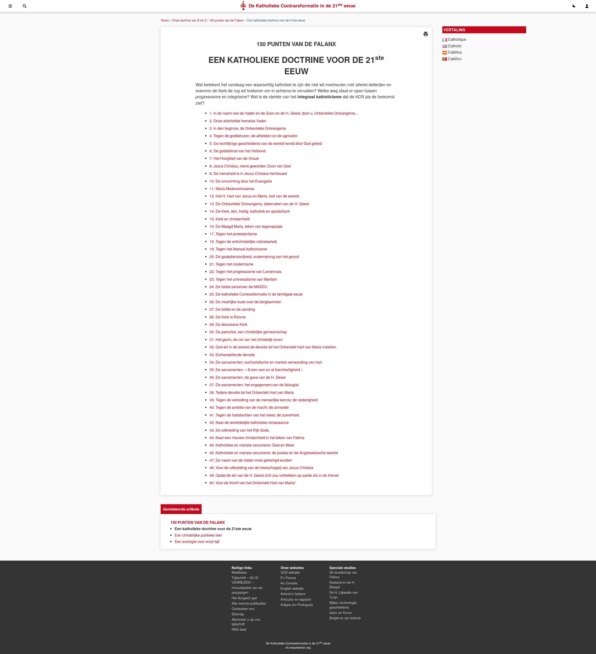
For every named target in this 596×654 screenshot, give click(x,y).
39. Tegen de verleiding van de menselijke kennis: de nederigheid (264, 399)
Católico (455, 58)
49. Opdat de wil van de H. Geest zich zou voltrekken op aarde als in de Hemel (274, 475)
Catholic (455, 45)
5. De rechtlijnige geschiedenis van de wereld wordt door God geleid (266, 143)
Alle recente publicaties (249, 603)
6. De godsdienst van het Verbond (237, 150)
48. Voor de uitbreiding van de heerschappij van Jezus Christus (261, 467)
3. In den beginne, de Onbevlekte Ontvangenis (248, 128)
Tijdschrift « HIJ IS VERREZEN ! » (245, 580)
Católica (455, 52)
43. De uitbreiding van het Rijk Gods (239, 430)
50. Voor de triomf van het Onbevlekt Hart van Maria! (252, 482)
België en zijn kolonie (345, 617)
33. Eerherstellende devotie (232, 354)
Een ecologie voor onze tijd (197, 541)
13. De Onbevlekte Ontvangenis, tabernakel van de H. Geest (259, 203)
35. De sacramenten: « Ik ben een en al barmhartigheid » (256, 369)
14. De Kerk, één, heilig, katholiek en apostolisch (250, 211)
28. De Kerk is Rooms (228, 317)
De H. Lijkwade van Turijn (343, 594)
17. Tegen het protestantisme (233, 233)
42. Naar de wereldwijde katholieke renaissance (249, 422)
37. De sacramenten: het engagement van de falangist (254, 384)
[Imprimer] (425, 33)
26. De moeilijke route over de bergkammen (245, 301)
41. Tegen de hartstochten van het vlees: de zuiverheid (254, 415)
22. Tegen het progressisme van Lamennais (245, 271)
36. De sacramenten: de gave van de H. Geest (247, 377)
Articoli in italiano (293, 593)
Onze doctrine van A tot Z (189, 20)
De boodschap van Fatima (343, 574)
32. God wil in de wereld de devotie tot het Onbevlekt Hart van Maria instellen (273, 347)
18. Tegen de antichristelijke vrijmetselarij (243, 241)
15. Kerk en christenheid (230, 218)
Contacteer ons (243, 608)
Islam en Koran (340, 612)
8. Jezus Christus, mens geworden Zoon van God (250, 166)
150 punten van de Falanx (226, 20)
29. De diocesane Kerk (228, 324)
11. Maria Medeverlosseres (232, 188)
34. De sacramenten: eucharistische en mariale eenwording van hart (266, 362)
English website (292, 588)
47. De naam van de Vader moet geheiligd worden (251, 460)
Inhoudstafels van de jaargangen (247, 590)
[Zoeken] (24, 6)
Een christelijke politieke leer (198, 535)
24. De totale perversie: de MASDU (239, 286)
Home (165, 20)
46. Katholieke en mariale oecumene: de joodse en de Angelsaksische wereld (274, 452)
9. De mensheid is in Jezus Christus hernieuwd (248, 173)
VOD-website (290, 572)
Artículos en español (296, 599)
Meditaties (239, 572)
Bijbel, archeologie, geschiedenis (343, 605)
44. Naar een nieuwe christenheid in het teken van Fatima (257, 437)
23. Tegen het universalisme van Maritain (243, 279)
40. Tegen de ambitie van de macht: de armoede (249, 407)
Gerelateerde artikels (181, 509)
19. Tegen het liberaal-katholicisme (238, 249)
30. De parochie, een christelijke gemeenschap (248, 331)
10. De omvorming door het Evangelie (241, 181)
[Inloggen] (586, 6)
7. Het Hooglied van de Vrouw (234, 158)
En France (288, 577)
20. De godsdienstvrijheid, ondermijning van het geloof (254, 256)
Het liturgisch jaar (244, 597)
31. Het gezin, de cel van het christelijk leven (246, 339)
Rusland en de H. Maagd (342, 584)
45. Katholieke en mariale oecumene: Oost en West (252, 445)
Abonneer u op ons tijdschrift (246, 621)
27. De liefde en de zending (232, 309)
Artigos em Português (297, 604)
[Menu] (10, 6)
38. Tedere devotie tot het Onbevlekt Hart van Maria (252, 392)
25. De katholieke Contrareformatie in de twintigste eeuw (256, 294)
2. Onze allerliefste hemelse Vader (238, 120)
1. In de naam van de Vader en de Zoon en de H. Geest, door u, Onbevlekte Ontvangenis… (284, 113)
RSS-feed (239, 629)
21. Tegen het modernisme (231, 264)
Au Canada (289, 582)
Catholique (457, 39)
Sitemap (238, 613)
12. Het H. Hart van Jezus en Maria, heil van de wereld (254, 196)
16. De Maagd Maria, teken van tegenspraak (246, 226)
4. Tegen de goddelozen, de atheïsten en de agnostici (254, 135)
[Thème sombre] (574, 6)
